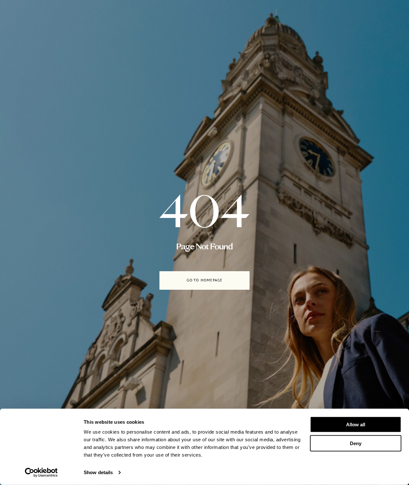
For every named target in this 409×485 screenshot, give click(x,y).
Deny (355, 443)
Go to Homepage (205, 280)
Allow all (355, 424)
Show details (98, 472)
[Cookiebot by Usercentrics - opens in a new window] (41, 472)
